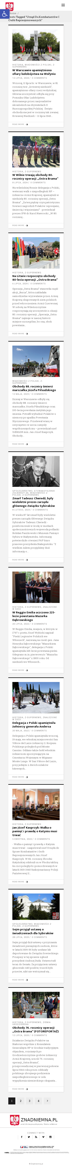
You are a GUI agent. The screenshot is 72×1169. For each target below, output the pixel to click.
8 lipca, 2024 (20, 182)
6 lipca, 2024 (20, 283)
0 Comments (39, 78)
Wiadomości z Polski (38, 65)
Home (12, 13)
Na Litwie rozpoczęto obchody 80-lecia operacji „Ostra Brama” (35, 277)
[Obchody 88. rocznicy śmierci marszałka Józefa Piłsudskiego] (36, 361)
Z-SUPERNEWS (33, 171)
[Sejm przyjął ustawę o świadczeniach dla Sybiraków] (36, 906)
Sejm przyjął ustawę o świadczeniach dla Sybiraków (32, 931)
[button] (5, 14)
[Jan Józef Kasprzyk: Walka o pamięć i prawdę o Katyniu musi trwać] (36, 804)
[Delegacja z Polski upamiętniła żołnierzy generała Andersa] (36, 697)
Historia (17, 65)
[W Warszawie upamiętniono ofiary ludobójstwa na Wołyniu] (36, 45)
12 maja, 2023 (20, 394)
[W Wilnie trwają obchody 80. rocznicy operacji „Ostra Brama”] (36, 151)
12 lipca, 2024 (20, 78)
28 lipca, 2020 (20, 937)
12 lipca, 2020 (20, 1035)
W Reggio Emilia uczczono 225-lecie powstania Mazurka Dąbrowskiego (33, 616)
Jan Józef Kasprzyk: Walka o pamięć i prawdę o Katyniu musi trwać (34, 831)
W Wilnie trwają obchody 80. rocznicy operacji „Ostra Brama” (35, 176)
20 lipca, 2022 (20, 624)
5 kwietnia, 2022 (22, 839)
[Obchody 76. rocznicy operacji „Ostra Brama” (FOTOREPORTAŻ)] (36, 1005)
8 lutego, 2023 (21, 510)
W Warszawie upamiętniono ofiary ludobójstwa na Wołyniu (34, 72)
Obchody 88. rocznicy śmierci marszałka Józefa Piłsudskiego (34, 388)
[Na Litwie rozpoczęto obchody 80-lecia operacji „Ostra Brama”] (36, 253)
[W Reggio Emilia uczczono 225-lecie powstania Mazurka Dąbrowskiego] (36, 587)
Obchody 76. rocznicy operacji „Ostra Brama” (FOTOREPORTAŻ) (35, 1029)
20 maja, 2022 (20, 731)
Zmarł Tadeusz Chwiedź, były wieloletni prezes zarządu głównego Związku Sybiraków (33, 502)
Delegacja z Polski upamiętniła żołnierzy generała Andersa (33, 724)
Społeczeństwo (22, 491)
